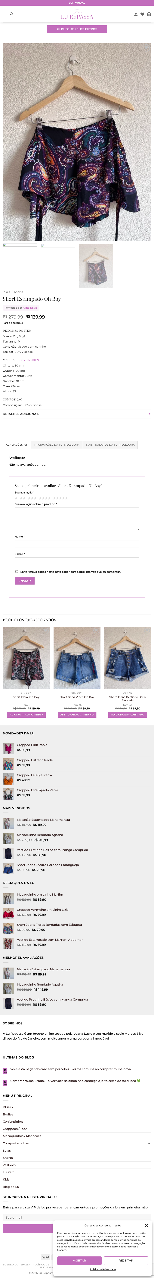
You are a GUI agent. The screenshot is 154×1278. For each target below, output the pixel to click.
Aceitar (79, 1260)
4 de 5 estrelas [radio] (44, 498)
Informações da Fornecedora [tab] (57, 444)
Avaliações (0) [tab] (16, 444)
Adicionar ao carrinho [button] (26, 714)
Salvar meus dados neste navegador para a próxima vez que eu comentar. (70, 571)
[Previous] (10, 142)
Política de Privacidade (103, 1269)
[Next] (143, 142)
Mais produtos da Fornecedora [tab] (110, 444)
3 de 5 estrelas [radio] (32, 498)
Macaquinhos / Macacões (22, 1136)
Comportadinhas (16, 1143)
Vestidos (9, 1165)
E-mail (20, 554)
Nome (20, 536)
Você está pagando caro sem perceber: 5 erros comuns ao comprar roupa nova (70, 1069)
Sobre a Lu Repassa (16, 1264)
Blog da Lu (11, 1187)
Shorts (18, 291)
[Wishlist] (142, 14)
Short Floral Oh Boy (26, 697)
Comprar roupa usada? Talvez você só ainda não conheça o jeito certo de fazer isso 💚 (75, 1081)
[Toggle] (149, 1143)
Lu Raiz (8, 1172)
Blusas (8, 1107)
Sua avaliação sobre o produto (36, 504)
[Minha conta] (136, 14)
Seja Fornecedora (53, 1267)
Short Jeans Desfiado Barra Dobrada (127, 698)
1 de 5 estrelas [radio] (16, 498)
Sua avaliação (24, 492)
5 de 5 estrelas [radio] (60, 498)
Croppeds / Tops (15, 1129)
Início (6, 291)
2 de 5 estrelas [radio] (22, 498)
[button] (146, 1225)
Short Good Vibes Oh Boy (77, 697)
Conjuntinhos (13, 1121)
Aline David (30, 307)
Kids (6, 1179)
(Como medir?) (29, 359)
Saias (7, 1150)
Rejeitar (126, 1260)
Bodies (8, 1114)
